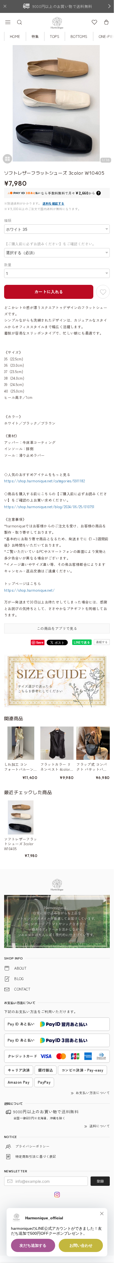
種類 (8, 220)
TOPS (54, 36)
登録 (100, 1181)
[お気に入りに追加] (103, 291)
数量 (8, 264)
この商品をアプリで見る (57, 628)
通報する (102, 642)
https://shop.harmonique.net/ (29, 590)
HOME (15, 36)
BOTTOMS (79, 36)
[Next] (108, 106)
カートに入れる (48, 291)
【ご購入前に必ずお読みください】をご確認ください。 (50, 243)
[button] (7, 22)
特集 (35, 36)
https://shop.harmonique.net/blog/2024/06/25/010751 (49, 506)
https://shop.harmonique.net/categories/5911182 (44, 480)
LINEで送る (82, 642)
